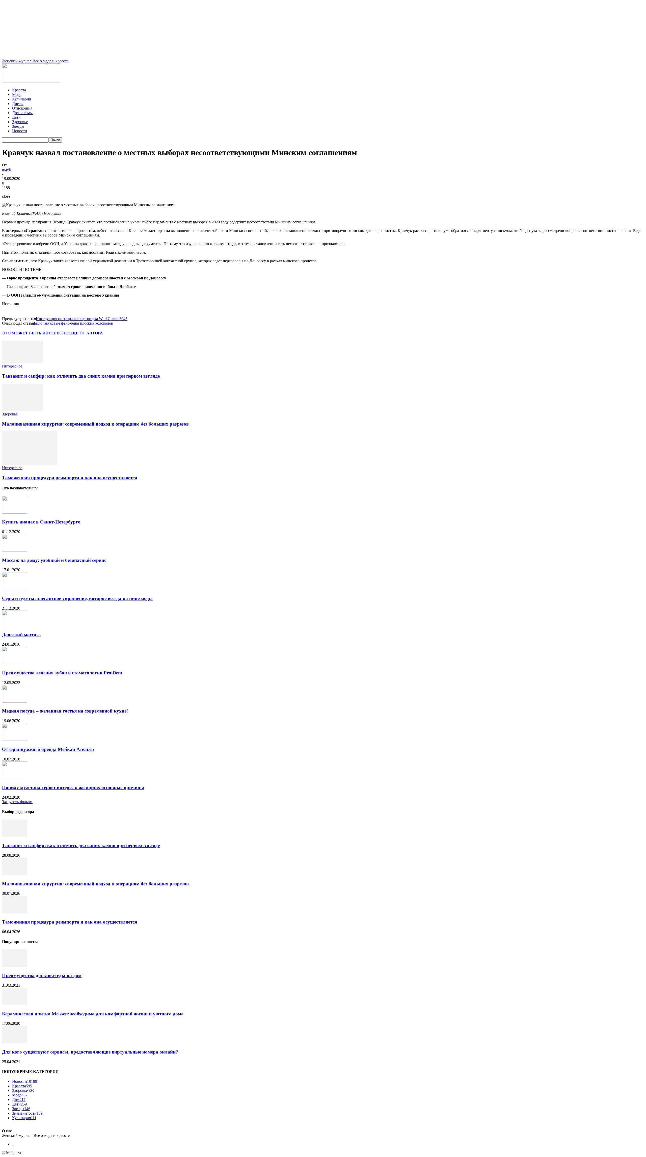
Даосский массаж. (21, 634)
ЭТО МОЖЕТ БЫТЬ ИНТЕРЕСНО (35, 333)
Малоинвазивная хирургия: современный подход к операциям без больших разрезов (95, 424)
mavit (6, 169)
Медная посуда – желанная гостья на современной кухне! (65, 711)
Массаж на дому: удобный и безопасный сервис (54, 560)
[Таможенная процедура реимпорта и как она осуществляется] (29, 463)
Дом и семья (22, 113)
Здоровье (20, 122)
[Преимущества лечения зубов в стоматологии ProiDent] (14, 663)
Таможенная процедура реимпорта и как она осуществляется (69, 477)
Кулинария (21, 99)
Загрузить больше (17, 802)
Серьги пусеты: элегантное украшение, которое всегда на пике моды (77, 598)
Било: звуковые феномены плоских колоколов (73, 323)
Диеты (17, 103)
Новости (19, 131)
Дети (16, 117)
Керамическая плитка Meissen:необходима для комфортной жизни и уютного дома (93, 1013)
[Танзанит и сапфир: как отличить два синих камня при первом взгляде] (22, 361)
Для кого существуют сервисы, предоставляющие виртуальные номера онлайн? (90, 1052)
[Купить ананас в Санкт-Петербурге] (14, 512)
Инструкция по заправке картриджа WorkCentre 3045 (81, 319)
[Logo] (31, 81)
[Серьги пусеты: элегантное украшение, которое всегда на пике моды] (14, 588)
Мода (16, 94)
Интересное (12, 366)
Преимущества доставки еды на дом (42, 975)
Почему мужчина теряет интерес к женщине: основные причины (73, 787)
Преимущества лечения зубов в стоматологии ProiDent (62, 672)
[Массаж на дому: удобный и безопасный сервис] (14, 550)
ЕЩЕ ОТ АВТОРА (85, 333)
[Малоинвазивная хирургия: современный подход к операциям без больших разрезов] (22, 409)
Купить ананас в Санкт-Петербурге (41, 521)
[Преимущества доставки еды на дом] (14, 965)
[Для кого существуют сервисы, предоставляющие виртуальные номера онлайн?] (14, 1042)
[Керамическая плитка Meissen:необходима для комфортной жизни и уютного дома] (14, 1004)
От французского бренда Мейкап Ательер (48, 749)
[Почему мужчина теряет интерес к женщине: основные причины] (14, 778)
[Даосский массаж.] (14, 625)
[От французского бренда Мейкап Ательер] (14, 739)
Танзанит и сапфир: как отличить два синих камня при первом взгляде (81, 376)
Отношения (22, 108)
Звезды (18, 126)
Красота (19, 90)
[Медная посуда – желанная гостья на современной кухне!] (14, 701)
